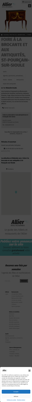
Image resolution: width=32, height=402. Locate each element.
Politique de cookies (11, 400)
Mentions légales (21, 400)
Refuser (16, 396)
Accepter (16, 391)
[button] (29, 370)
